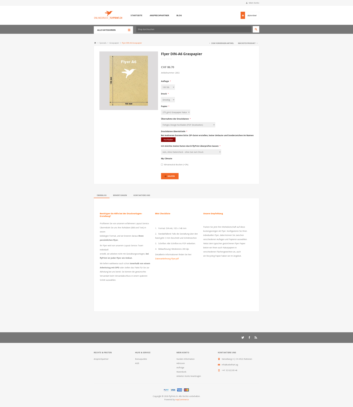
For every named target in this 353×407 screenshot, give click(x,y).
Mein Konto (254, 3)
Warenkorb (181, 371)
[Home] (95, 43)
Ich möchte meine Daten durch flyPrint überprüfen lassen (190, 146)
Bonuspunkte (141, 359)
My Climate (166, 158)
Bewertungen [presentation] (120, 195)
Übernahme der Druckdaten (175, 118)
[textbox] (193, 29)
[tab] (101, 195)
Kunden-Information (185, 359)
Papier (164, 106)
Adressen (180, 363)
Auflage (165, 81)
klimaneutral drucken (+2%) (176, 164)
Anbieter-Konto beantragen (188, 376)
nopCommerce (182, 399)
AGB (137, 363)
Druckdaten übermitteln (173, 131)
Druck (164, 93)
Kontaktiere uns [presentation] (141, 195)
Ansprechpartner (101, 359)
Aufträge (180, 367)
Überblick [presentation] (101, 195)
